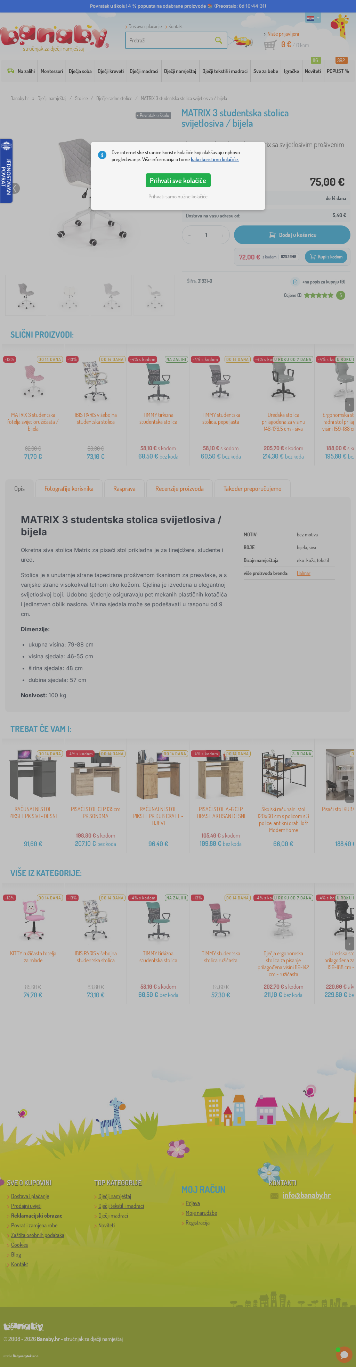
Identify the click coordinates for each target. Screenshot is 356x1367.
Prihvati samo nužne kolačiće (178, 196)
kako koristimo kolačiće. (215, 159)
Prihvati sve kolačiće (178, 180)
